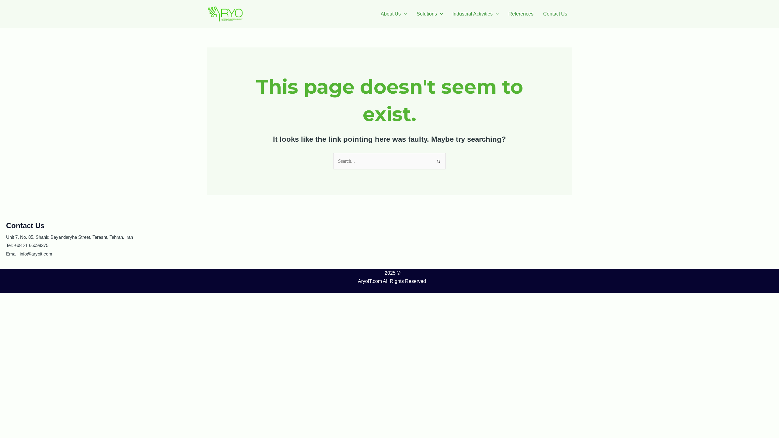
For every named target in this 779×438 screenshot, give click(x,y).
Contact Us (555, 13)
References (520, 13)
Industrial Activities (472, 13)
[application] (404, 14)
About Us (391, 13)
